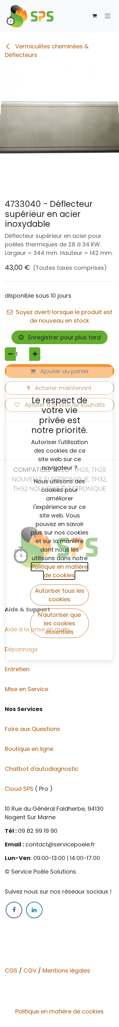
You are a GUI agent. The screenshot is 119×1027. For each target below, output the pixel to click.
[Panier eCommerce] (94, 15)
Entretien (17, 669)
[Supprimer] (10, 354)
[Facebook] (14, 910)
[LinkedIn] (34, 910)
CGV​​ (29, 970)
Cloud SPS (20, 789)
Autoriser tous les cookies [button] (59, 595)
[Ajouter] (34, 354)
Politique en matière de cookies (59, 1011)
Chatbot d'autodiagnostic (42, 769)
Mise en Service (27, 689)
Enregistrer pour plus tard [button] (64, 337)
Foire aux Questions (33, 729)
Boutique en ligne (30, 749)
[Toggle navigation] (108, 15)
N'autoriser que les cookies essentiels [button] (59, 623)
